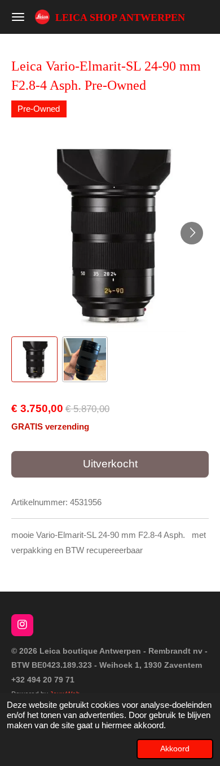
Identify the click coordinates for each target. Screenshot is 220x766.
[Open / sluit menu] (18, 17)
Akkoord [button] (175, 749)
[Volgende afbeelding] (192, 233)
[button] (34, 359)
